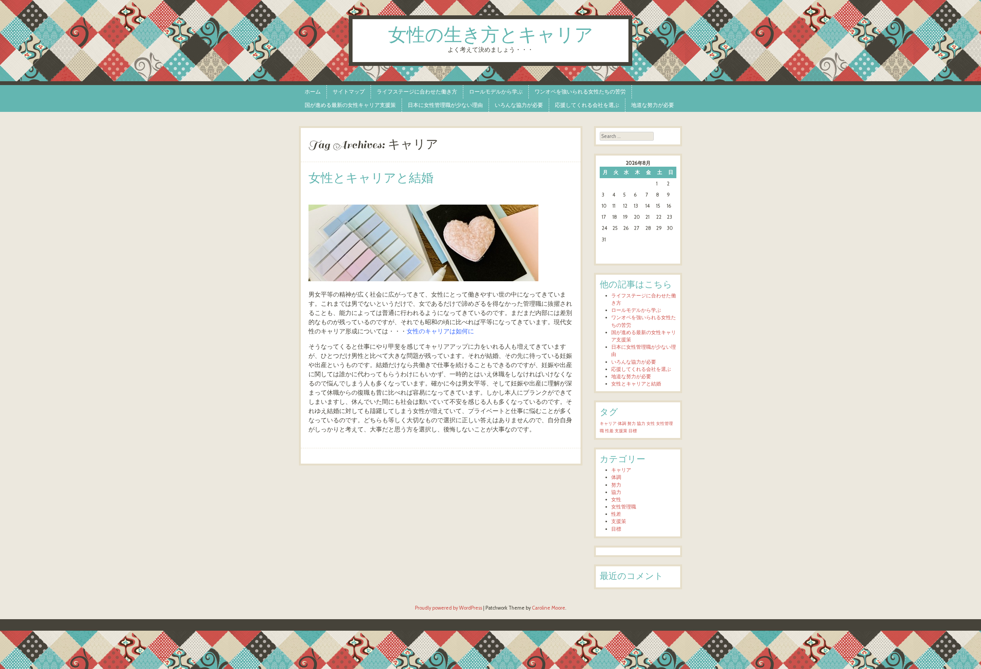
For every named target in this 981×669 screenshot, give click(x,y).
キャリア (608, 423)
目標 (632, 430)
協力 (641, 423)
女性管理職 (623, 507)
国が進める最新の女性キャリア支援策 (350, 105)
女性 (650, 423)
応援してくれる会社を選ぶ (587, 105)
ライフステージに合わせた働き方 (417, 91)
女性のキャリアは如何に (440, 331)
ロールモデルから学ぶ (496, 91)
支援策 (621, 430)
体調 (622, 423)
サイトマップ (349, 91)
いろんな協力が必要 (519, 105)
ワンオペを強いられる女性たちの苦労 (580, 91)
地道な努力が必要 (652, 105)
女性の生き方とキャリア (490, 35)
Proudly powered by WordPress (448, 608)
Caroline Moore (548, 608)
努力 (631, 423)
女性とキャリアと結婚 (370, 178)
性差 (609, 430)
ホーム (313, 91)
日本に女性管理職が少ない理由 (445, 105)
